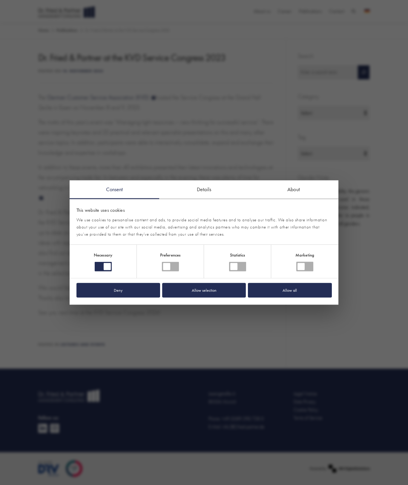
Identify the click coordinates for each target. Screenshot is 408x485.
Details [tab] (204, 189)
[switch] (170, 266)
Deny (118, 290)
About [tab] (293, 189)
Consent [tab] (114, 189)
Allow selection (204, 290)
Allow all (290, 290)
